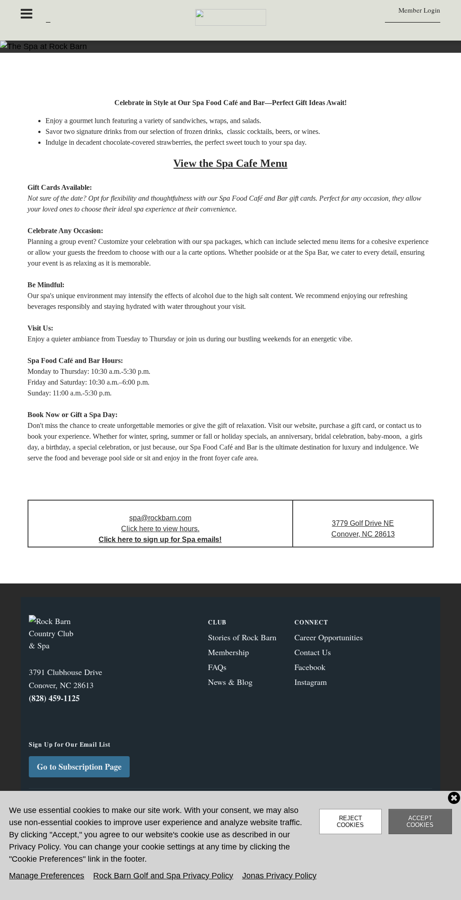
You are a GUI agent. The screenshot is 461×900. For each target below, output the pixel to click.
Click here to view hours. (160, 529)
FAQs (217, 666)
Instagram (310, 681)
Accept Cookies (420, 821)
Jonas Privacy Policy (279, 875)
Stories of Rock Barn (242, 637)
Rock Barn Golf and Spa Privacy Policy (163, 875)
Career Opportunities (328, 637)
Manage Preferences (46, 875)
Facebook (309, 666)
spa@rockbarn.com (160, 518)
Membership (228, 652)
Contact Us (312, 652)
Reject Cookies (350, 821)
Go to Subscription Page (79, 766)
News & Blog (230, 681)
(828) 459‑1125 (54, 698)
